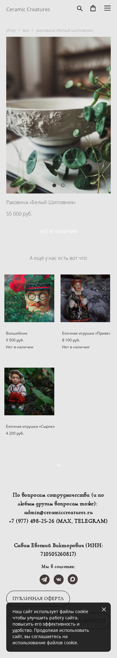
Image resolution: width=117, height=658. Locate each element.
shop (11, 30)
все (26, 30)
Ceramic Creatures (28, 9)
